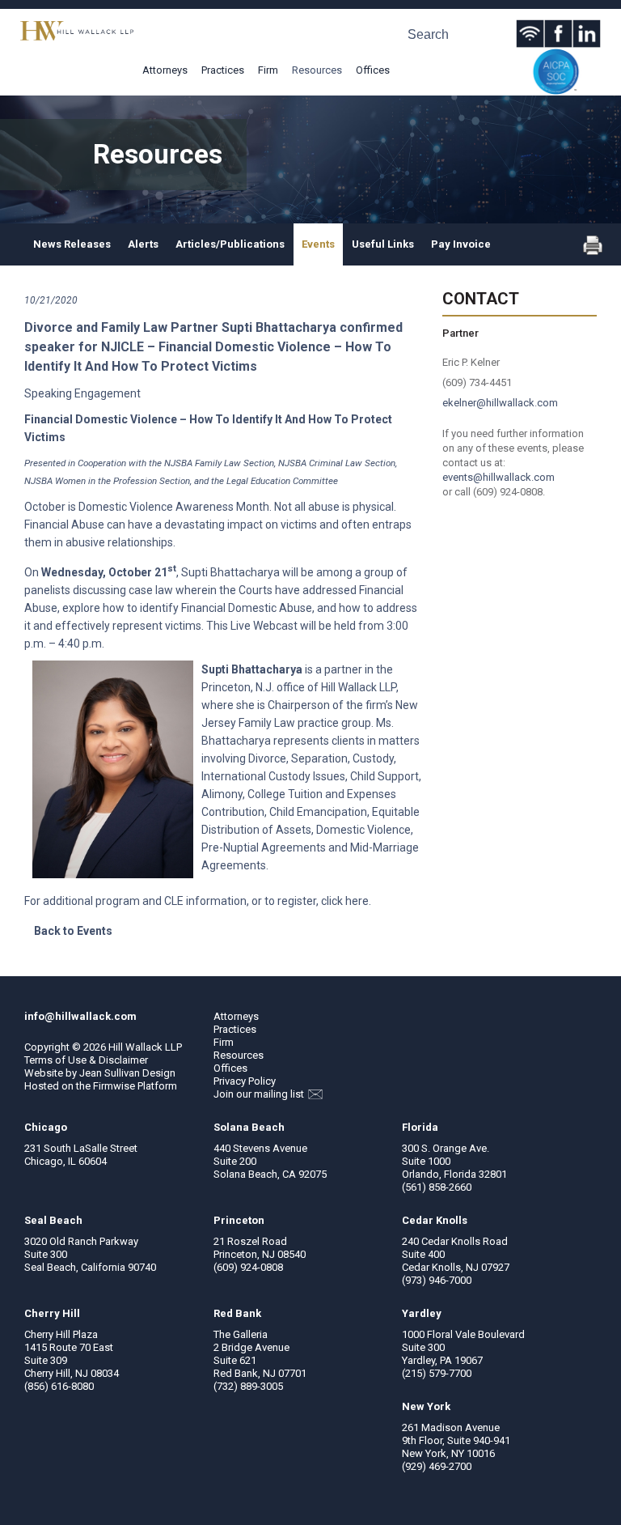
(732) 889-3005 (248, 1386)
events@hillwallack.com (498, 477)
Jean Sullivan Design (127, 1073)
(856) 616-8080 (59, 1386)
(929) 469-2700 (436, 1466)
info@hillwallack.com (80, 1016)
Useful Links (383, 244)
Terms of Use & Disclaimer (86, 1060)
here (357, 900)
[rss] (530, 33)
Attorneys (165, 70)
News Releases (72, 244)
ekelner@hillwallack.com (500, 403)
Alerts (143, 244)
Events (318, 244)
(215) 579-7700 (436, 1373)
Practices (222, 70)
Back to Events (73, 930)
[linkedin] (586, 33)
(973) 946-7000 (436, 1280)
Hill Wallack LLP (145, 1047)
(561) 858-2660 (436, 1187)
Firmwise (114, 1086)
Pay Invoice (461, 244)
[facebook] (558, 33)
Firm (268, 70)
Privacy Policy (244, 1081)
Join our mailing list (259, 1094)
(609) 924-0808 (248, 1267)
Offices (373, 70)
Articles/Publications (230, 244)
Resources (317, 70)
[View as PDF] (592, 251)
